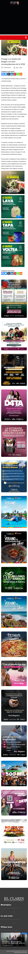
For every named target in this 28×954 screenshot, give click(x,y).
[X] (8, 74)
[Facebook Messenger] (5, 74)
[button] (26, 37)
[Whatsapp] (17, 74)
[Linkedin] (11, 74)
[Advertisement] (14, 21)
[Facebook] (2, 74)
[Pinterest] (14, 74)
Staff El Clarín (7, 67)
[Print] (21, 74)
